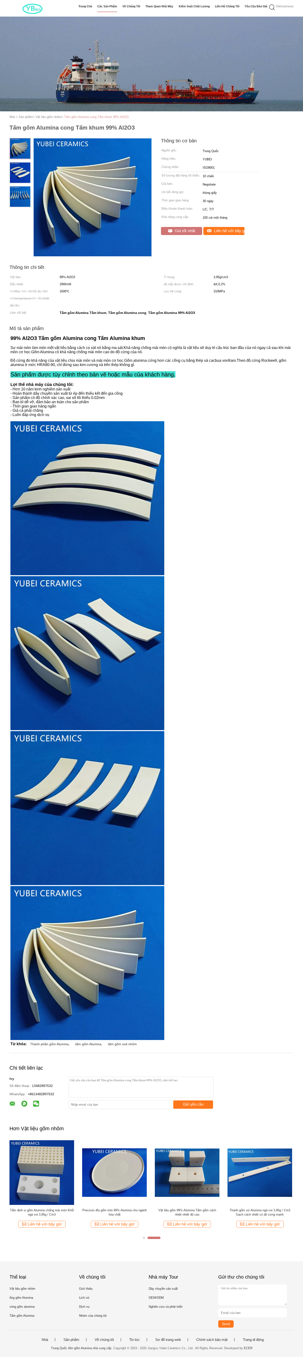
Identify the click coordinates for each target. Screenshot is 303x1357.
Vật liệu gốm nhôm (22, 1288)
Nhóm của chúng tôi (93, 1315)
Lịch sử (84, 1297)
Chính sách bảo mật (211, 1339)
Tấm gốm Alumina (21, 1315)
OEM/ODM (156, 1297)
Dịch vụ (84, 1306)
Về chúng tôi (131, 6)
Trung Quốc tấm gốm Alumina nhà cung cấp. (82, 1348)
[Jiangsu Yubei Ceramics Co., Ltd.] (32, 8)
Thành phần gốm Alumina (49, 1044)
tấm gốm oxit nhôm (122, 1044)
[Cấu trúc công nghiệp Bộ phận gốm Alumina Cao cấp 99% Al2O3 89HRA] (41, 1172)
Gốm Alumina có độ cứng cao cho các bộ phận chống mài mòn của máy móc (187, 1212)
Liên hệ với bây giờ (229, 231)
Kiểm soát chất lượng (194, 6)
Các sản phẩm (107, 6)
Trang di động (253, 1339)
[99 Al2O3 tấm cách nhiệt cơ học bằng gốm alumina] (259, 1172)
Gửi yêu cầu (193, 1104)
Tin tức (134, 1339)
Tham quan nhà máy (159, 6)
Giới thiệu (86, 1288)
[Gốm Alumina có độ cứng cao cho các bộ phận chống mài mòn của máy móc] (187, 1172)
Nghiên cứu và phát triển (166, 1306)
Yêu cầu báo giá (256, 6)
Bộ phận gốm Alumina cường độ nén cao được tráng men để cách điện (114, 1212)
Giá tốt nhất (184, 231)
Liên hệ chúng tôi (227, 6)
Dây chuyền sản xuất (163, 1288)
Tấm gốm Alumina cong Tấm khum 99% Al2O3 (96, 117)
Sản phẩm (71, 1339)
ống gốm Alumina (21, 1297)
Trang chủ (85, 6)
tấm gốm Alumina (88, 1044)
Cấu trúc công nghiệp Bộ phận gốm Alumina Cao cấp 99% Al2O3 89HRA (42, 1212)
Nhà (45, 1339)
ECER (248, 1348)
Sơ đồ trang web (168, 1339)
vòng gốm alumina (22, 1306)
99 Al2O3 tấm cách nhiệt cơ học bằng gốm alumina (259, 1212)
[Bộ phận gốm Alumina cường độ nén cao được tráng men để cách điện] (114, 1172)
